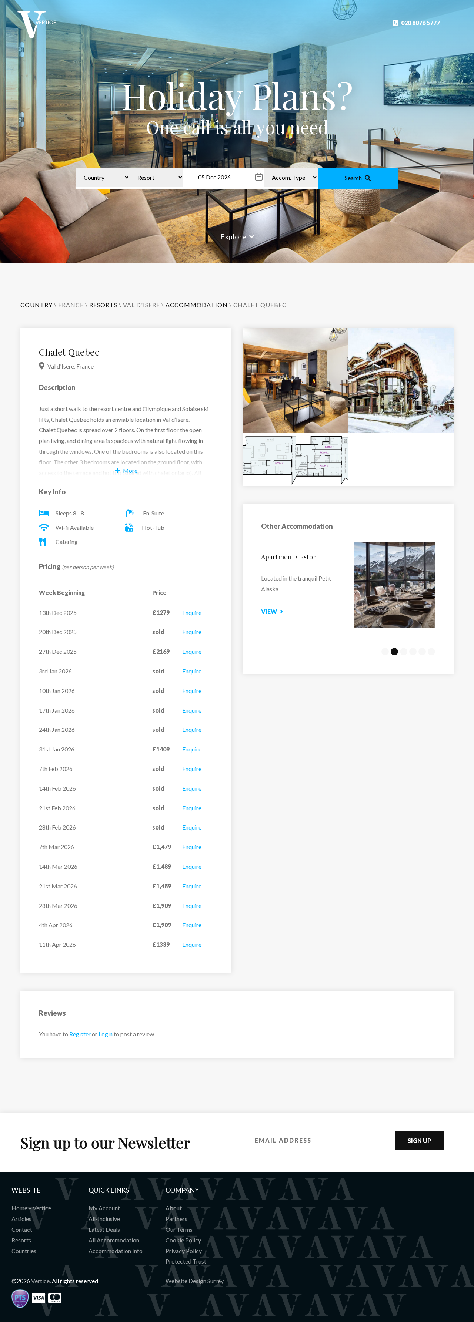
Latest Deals (104, 1229)
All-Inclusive (104, 1218)
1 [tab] (385, 651)
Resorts (21, 1240)
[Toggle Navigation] (455, 23)
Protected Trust (186, 1261)
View (269, 611)
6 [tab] (431, 651)
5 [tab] (422, 651)
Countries (23, 1250)
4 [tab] (413, 651)
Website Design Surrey (195, 1280)
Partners (176, 1218)
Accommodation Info (116, 1250)
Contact (21, 1229)
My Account (104, 1207)
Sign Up (419, 1140)
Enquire (191, 612)
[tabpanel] (348, 585)
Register (80, 1033)
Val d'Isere (141, 304)
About (174, 1207)
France (71, 304)
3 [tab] (403, 651)
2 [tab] (394, 651)
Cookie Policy (183, 1240)
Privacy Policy (184, 1250)
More (130, 470)
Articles (21, 1218)
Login (106, 1033)
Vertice (40, 1280)
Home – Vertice (31, 1207)
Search (353, 177)
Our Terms (179, 1229)
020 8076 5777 (420, 22)
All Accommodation (114, 1240)
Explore (233, 236)
